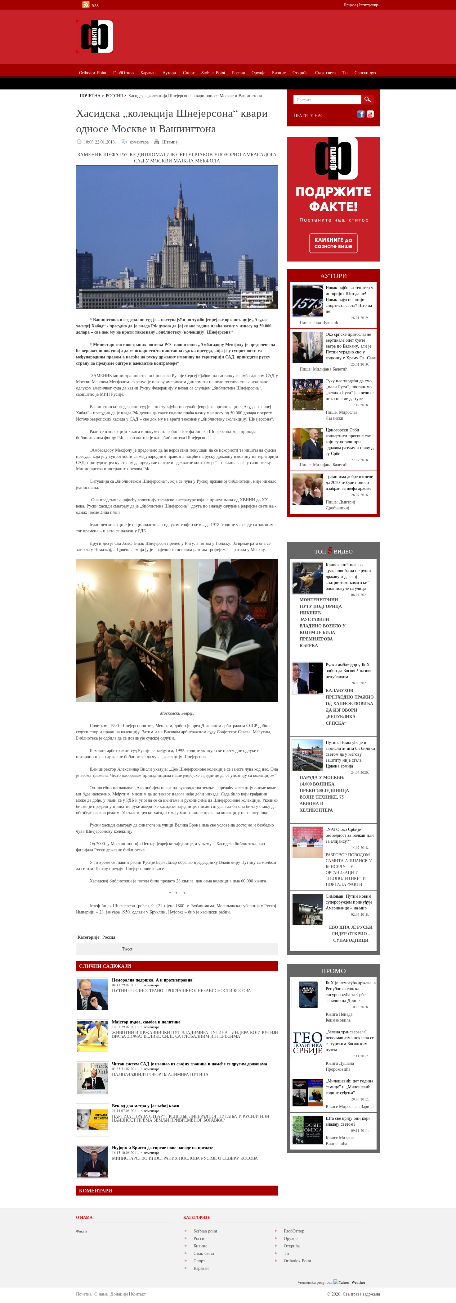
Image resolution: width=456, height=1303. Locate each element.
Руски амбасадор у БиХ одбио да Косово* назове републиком (349, 670)
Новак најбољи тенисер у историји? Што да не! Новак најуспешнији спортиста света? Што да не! (349, 299)
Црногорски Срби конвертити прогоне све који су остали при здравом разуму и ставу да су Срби (350, 441)
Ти (286, 1253)
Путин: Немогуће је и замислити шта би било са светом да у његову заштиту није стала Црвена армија (350, 754)
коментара (139, 142)
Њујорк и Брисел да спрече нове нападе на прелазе (162, 1147)
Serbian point (205, 1231)
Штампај (170, 142)
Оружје (290, 1238)
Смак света (204, 1253)
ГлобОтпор (294, 1231)
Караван (201, 1268)
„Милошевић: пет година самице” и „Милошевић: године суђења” (349, 1087)
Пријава (350, 4)
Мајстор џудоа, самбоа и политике (146, 1021)
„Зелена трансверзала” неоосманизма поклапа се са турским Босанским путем (350, 1040)
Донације (119, 1294)
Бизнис (200, 1246)
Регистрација (368, 4)
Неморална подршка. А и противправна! (153, 980)
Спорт (199, 1261)
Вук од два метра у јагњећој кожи (145, 1105)
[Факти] (146, 36)
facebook (361, 114)
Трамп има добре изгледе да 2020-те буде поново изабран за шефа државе (349, 482)
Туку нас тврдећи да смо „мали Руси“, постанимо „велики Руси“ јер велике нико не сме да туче (349, 389)
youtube (370, 114)
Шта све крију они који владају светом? (348, 1121)
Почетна (90, 95)
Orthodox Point (297, 1261)
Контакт (138, 1294)
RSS (95, 5)
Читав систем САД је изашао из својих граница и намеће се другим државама (189, 1063)
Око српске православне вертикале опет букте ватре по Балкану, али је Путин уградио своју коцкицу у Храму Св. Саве (351, 346)
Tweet (127, 949)
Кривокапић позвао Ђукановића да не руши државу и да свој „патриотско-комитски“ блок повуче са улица (348, 576)
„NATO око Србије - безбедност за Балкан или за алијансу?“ (350, 835)
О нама (101, 1294)
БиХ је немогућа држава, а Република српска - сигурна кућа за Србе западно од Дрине (351, 991)
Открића (292, 1246)
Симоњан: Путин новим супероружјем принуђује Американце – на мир (349, 902)
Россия (114, 95)
